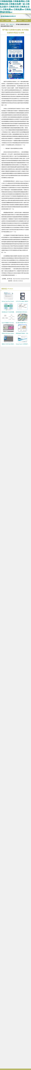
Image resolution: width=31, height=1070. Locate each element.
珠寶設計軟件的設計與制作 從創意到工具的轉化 (12, 333)
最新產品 (4, 288)
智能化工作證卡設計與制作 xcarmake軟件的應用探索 (14, 344)
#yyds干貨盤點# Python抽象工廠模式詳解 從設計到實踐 (14, 322)
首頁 (2, 20)
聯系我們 (20, 20)
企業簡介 (8, 20)
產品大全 (14, 20)
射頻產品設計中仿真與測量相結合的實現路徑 (12, 312)
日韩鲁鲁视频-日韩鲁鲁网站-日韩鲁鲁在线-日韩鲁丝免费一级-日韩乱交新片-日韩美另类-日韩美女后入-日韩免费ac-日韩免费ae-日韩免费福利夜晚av (15, 6)
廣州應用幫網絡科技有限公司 (8, 16)
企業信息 (26, 20)
